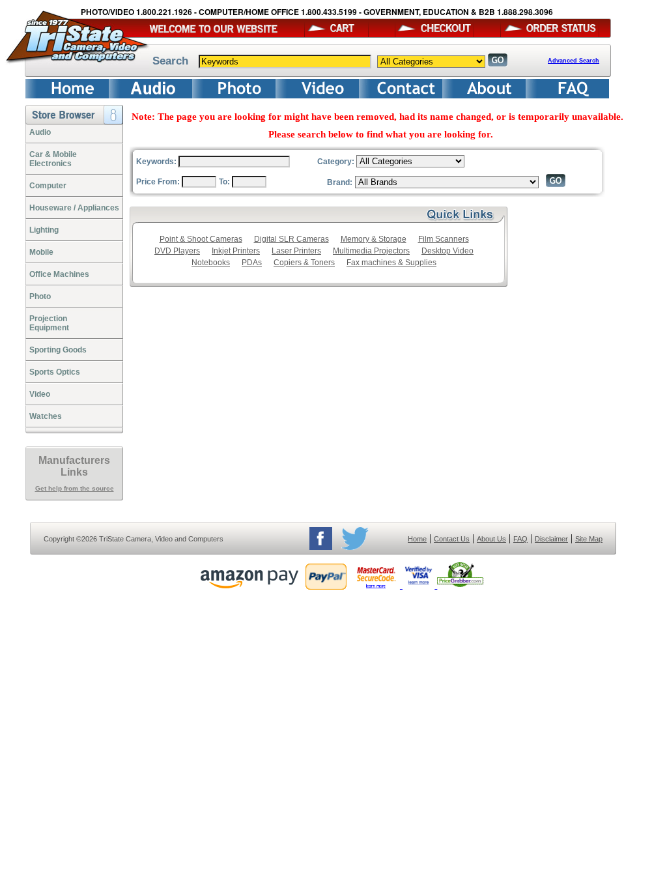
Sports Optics (54, 372)
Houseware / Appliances (74, 207)
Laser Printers (296, 250)
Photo (40, 296)
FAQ (520, 539)
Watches (45, 416)
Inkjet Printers (236, 250)
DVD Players (177, 250)
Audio (40, 132)
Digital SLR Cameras (291, 239)
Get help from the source (74, 488)
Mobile (41, 252)
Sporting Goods (58, 349)
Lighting (44, 230)
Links (74, 472)
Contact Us (452, 539)
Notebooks (211, 262)
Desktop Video (447, 250)
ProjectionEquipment (49, 323)
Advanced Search (573, 60)
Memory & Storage (373, 239)
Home (417, 539)
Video (39, 394)
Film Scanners (443, 239)
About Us (491, 539)
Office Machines (59, 274)
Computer (47, 185)
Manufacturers (74, 460)
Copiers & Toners (304, 262)
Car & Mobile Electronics (53, 159)
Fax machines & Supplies (391, 262)
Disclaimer (551, 539)
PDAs (252, 262)
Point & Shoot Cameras (201, 239)
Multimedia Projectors (371, 250)
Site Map (589, 539)
